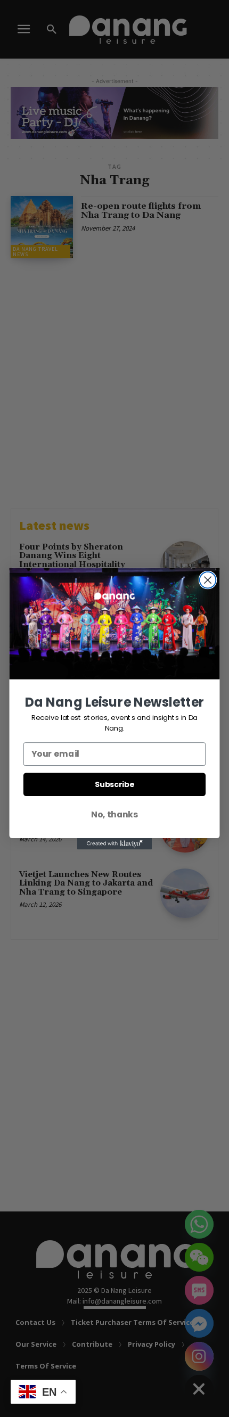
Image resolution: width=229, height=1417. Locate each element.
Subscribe (114, 784)
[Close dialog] (208, 579)
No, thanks (114, 814)
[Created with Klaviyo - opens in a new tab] (114, 843)
